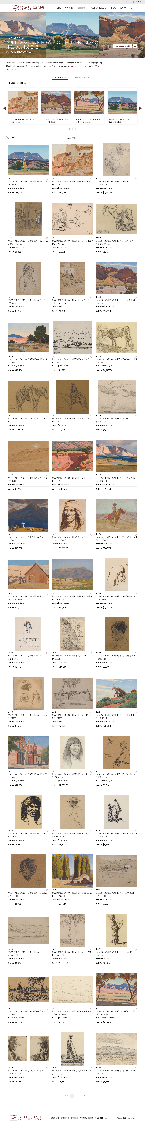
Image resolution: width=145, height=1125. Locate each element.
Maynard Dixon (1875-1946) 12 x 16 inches (121, 121)
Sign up (128, 2)
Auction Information (83, 77)
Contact (123, 8)
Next (83, 1096)
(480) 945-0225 (101, 1118)
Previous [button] (4, 108)
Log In (138, 2)
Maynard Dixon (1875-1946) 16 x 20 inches (22, 121)
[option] (23, 106)
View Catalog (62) (123, 46)
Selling (81, 8)
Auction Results (98, 8)
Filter (13, 138)
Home (58, 8)
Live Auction (15, 38)
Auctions (68, 8)
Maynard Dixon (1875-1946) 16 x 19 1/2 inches (88, 121)
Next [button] (140, 108)
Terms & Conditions (126, 1118)
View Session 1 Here (76, 66)
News (113, 8)
